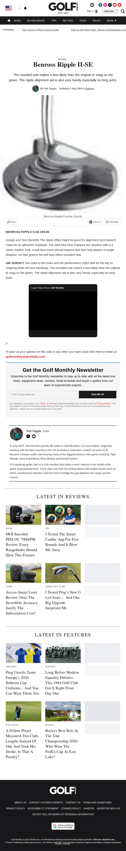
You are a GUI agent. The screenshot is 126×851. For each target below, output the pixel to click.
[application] (63, 310)
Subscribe (109, 11)
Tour (83, 20)
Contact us (73, 802)
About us (20, 802)
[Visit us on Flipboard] (119, 5)
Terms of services (49, 403)
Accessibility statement (43, 808)
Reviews (62, 59)
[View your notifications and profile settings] (25, 8)
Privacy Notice (104, 403)
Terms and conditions (97, 802)
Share (13, 222)
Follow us (97, 222)
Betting (68, 20)
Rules (96, 20)
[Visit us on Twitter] (110, 5)
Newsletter (114, 222)
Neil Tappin (50, 88)
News (17, 20)
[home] (9, 21)
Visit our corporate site (104, 839)
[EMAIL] (34, 436)
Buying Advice (36, 20)
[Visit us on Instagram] (105, 5)
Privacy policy (15, 808)
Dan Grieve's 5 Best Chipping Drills (40, 29)
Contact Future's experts (46, 802)
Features (89, 89)
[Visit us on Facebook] (100, 5)
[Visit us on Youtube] (115, 5)
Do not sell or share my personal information (63, 814)
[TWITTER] (29, 436)
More (110, 20)
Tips (53, 20)
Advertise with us (108, 808)
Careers (88, 808)
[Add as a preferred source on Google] (63, 826)
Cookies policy (71, 808)
